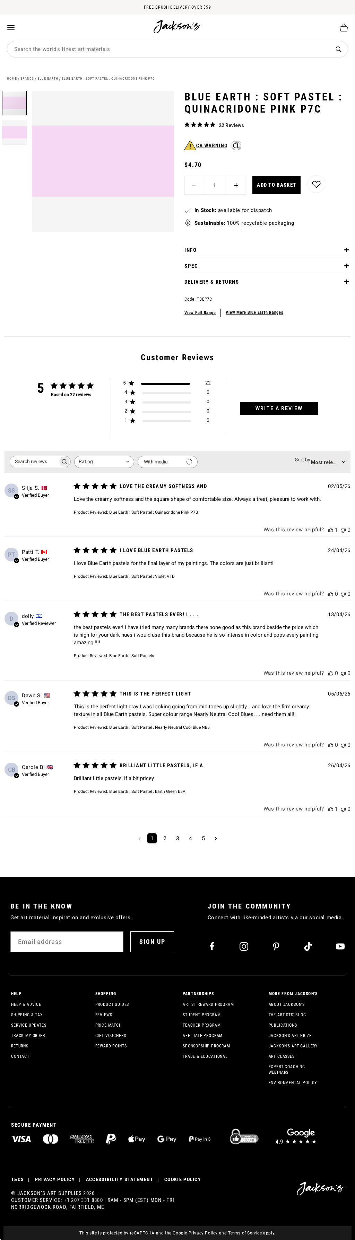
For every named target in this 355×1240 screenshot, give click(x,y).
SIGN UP (152, 941)
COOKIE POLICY (182, 1179)
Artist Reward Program (208, 1004)
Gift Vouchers (110, 1035)
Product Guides (112, 1004)
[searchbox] (34, 461)
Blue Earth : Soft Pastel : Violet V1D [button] (142, 576)
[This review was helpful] (330, 529)
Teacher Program (202, 1025)
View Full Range (200, 312)
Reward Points (111, 1046)
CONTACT (20, 1056)
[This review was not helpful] (343, 529)
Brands (27, 78)
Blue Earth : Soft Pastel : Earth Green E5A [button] (147, 791)
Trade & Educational (205, 1056)
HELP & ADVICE (26, 1004)
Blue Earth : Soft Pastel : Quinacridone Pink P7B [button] (153, 512)
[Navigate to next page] (215, 838)
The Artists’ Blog (287, 1014)
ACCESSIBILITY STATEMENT (120, 1179)
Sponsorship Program (206, 1046)
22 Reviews (231, 125)
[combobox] (168, 49)
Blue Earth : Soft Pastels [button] (131, 655)
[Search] (338, 49)
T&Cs (17, 1179)
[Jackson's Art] (178, 26)
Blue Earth (47, 78)
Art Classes (282, 1056)
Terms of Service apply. (252, 1233)
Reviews (103, 1014)
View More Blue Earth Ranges (254, 312)
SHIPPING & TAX (27, 1014)
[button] (14, 130)
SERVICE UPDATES (28, 1025)
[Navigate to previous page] (139, 838)
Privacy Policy (203, 1233)
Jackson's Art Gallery (293, 1046)
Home (12, 78)
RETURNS (19, 1046)
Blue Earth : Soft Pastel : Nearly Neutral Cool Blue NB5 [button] (159, 727)
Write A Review (279, 408)
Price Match (108, 1025)
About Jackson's (287, 1004)
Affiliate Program (203, 1035)
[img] (187, 124)
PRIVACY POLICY (55, 1179)
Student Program (202, 1014)
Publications (283, 1025)
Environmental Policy (293, 1082)
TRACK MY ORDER (28, 1035)
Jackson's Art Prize (290, 1035)
